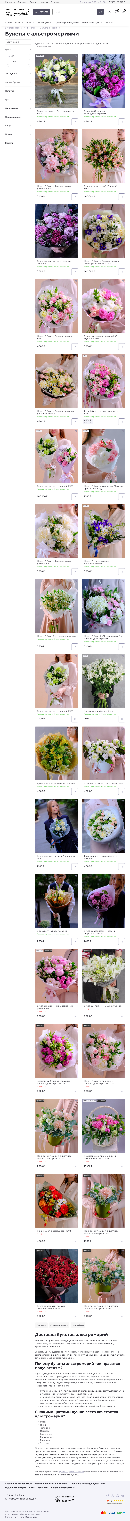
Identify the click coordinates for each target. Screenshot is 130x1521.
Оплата (33, 2)
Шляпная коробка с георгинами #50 (103, 783)
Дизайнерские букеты (67, 22)
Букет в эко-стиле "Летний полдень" (56, 783)
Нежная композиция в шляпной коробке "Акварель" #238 (54, 1157)
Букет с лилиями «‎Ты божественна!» (103, 1006)
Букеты (30, 22)
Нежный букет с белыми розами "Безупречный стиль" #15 (101, 262)
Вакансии (42, 1488)
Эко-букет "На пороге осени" (52, 931)
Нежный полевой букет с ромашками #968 (97, 562)
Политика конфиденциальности (88, 1483)
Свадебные (78, 1325)
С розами (41, 1325)
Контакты (10, 2)
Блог (31, 1488)
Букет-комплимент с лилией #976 (55, 711)
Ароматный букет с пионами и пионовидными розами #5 (53, 1082)
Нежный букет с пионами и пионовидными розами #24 (99, 1082)
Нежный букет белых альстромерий (56, 636)
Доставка (22, 2)
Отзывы (55, 2)
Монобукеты (44, 22)
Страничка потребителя (18, 1483)
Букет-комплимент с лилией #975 (55, 486)
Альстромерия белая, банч (98, 711)
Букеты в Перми (13, 28)
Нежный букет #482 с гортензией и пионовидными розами (103, 637)
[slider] (8, 66)
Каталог (44, 12)
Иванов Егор (31, 1517)
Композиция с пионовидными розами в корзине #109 (100, 1157)
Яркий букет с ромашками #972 (54, 1231)
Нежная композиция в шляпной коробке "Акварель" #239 (101, 1307)
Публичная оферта (15, 1488)
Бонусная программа (63, 1488)
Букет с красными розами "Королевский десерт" (51, 1307)
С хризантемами (59, 1325)
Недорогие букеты (92, 22)
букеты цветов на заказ (71, 1471)
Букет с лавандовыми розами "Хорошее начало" (100, 932)
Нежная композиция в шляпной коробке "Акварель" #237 (101, 1232)
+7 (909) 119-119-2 (116, 2)
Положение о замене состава (51, 1483)
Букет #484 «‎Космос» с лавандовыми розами (96, 112)
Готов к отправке (14, 22)
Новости (43, 2)
